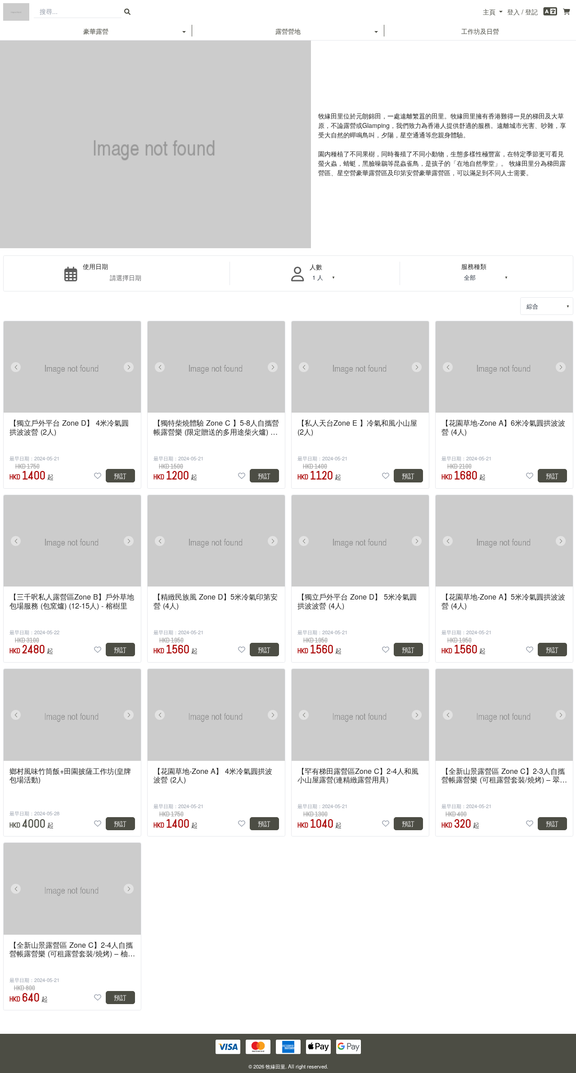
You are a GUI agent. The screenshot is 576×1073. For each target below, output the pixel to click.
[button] (16, 367)
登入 (513, 11)
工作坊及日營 (480, 31)
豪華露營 (95, 31)
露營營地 (288, 31)
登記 (531, 11)
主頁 (489, 11)
